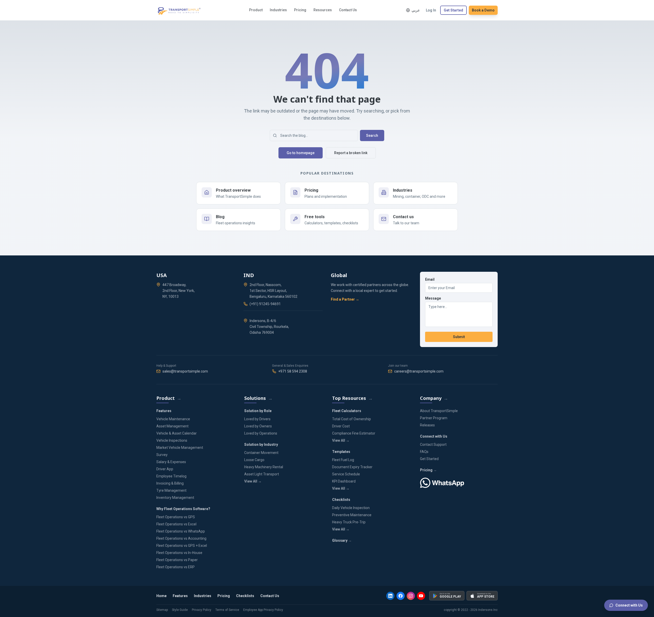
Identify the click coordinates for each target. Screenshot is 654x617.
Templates (341, 452)
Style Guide (180, 610)
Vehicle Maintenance (173, 419)
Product (256, 10)
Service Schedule (346, 474)
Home (161, 596)
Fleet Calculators (346, 411)
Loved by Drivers (257, 419)
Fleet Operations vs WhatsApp (180, 531)
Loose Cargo (254, 460)
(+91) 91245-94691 (265, 304)
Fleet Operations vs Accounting (181, 538)
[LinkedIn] (390, 596)
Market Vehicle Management (179, 448)
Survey (162, 455)
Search (372, 135)
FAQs (424, 452)
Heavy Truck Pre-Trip (349, 522)
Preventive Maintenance (351, 515)
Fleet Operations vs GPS (175, 517)
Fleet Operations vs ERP (175, 567)
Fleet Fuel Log (343, 460)
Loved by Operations (260, 433)
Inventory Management (175, 498)
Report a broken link (350, 153)
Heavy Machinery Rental (263, 467)
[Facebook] (400, 596)
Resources (322, 10)
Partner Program (433, 418)
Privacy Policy (201, 610)
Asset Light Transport (261, 474)
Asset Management (172, 426)
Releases (427, 425)
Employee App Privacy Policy (263, 610)
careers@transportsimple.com (418, 371)
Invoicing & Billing (170, 483)
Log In (431, 10)
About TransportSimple (439, 411)
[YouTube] (421, 596)
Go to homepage (300, 153)
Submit (459, 337)
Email (430, 279)
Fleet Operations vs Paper (177, 560)
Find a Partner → (345, 299)
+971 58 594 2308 (292, 371)
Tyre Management (171, 490)
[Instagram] (411, 596)
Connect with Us (629, 605)
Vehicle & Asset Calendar (176, 433)
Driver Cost (341, 426)
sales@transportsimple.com (185, 371)
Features (180, 596)
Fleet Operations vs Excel (176, 524)
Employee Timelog (171, 476)
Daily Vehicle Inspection (351, 508)
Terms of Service (227, 610)
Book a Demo (483, 10)
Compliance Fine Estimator (353, 433)
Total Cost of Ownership (351, 419)
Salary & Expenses (171, 462)
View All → (253, 481)
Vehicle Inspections (171, 440)
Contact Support (433, 444)
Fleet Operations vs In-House (179, 553)
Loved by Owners (258, 426)
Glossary (339, 540)
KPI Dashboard (344, 481)
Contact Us (348, 10)
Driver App (164, 469)
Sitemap (162, 610)
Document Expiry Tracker (352, 467)
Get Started (453, 10)
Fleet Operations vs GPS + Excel (181, 546)
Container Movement (261, 453)
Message (433, 298)
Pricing (300, 10)
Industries (278, 10)
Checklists (341, 500)
